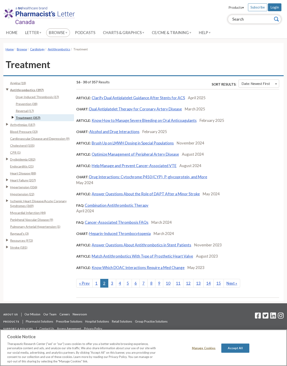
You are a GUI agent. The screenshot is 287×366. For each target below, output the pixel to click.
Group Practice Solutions (151, 321)
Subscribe (257, 7)
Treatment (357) (28, 118)
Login (274, 7)
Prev (84, 283)
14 (208, 283)
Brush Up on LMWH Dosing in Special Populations (133, 143)
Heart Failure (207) (23, 180)
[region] (143, 347)
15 (218, 283)
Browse (57, 32)
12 (188, 283)
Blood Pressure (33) (24, 131)
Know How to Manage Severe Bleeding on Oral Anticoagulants (144, 120)
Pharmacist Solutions (39, 321)
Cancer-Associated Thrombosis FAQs (116, 222)
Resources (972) (21, 240)
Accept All (235, 348)
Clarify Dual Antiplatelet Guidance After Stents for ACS (138, 97)
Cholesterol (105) (22, 145)
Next (231, 283)
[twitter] (264, 317)
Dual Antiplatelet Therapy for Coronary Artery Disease (135, 109)
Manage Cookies (204, 348)
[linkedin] (273, 317)
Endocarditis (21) (22, 166)
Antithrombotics (59, 49)
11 (178, 283)
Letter (32, 32)
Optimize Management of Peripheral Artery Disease (135, 154)
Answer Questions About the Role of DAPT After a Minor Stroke (146, 194)
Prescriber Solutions (69, 321)
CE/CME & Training (170, 32)
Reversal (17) (25, 111)
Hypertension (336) (23, 187)
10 (168, 283)
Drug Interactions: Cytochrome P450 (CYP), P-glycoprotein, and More (148, 176)
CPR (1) (15, 152)
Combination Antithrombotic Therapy (116, 205)
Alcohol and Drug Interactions (114, 131)
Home (11, 32)
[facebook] (258, 317)
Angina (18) (18, 83)
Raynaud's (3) (19, 233)
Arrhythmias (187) (22, 125)
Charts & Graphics (122, 32)
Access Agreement (69, 328)
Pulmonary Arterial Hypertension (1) (35, 226)
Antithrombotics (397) (27, 90)
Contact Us (46, 328)
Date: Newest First (255, 84)
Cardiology (37, 49)
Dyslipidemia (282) (22, 159)
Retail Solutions (122, 321)
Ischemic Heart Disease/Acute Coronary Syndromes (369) (38, 203)
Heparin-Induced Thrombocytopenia (120, 233)
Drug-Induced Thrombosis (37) (37, 97)
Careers (64, 314)
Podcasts (85, 32)
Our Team (50, 314)
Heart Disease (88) (23, 173)
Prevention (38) (26, 104)
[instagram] (281, 317)
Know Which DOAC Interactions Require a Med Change (138, 267)
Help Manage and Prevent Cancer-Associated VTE (134, 165)
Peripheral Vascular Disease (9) (31, 220)
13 (198, 283)
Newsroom (80, 314)
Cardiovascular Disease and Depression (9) (40, 138)
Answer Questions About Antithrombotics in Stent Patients (141, 245)
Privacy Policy (93, 328)
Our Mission (32, 314)
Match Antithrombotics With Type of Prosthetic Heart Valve (142, 256)
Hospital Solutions (97, 321)
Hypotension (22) (22, 194)
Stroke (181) (18, 247)
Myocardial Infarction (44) (28, 213)
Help (204, 32)
